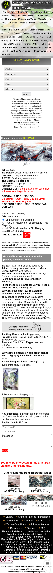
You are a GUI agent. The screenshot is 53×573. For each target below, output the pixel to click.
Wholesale (32, 550)
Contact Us (44, 520)
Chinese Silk (30, 44)
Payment (28, 520)
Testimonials (12, 520)
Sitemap (31, 528)
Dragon (23, 23)
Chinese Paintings (10, 138)
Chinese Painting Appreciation (34, 517)
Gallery (9, 517)
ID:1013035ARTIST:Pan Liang (14, 490)
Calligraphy (44, 544)
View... (25, 355)
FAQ (42, 528)
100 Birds (30, 37)
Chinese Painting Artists (33, 547)
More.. (31, 16)
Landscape (32, 531)
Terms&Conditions (16, 524)
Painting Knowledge (20, 51)
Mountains (10, 19)
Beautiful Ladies (19, 30)
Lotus (46, 542)
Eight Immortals (38, 30)
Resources (15, 528)
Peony (26, 33)
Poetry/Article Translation (34, 552)
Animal (13, 23)
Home (5, 16)
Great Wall (28, 138)
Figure (5, 30)
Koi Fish (22, 16)
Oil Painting (18, 40)
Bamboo (11, 37)
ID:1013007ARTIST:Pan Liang (40, 490)
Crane (21, 37)
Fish (13, 16)
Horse (32, 23)
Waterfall (42, 19)
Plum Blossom (39, 33)
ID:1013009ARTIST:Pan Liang (14, 508)
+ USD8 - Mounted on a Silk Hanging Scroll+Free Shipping (23, 229)
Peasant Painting (11, 44)
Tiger (40, 23)
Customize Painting (31, 47)
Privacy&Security (40, 524)
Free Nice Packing (26, 334)
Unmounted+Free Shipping (19, 220)
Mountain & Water (27, 19)
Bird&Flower (14, 33)
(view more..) (34, 127)
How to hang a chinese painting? (23, 361)
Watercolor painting (38, 40)
